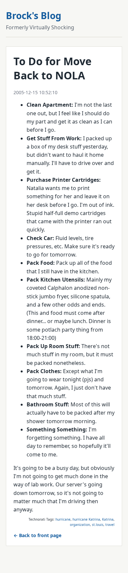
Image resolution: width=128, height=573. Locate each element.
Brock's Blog (33, 15)
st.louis (97, 524)
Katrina (108, 519)
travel (110, 524)
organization (80, 524)
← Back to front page (37, 535)
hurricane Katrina (86, 519)
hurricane (63, 519)
